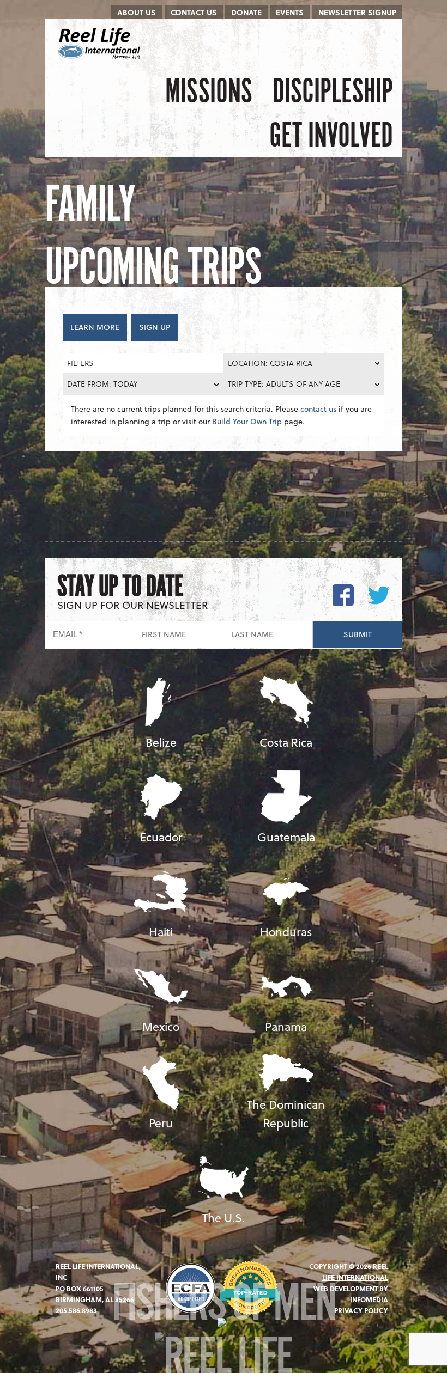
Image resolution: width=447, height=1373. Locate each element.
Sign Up (154, 327)
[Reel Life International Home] (100, 43)
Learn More (94, 327)
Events (290, 12)
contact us (318, 408)
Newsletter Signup (357, 12)
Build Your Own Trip (247, 421)
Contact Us (194, 12)
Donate (246, 12)
